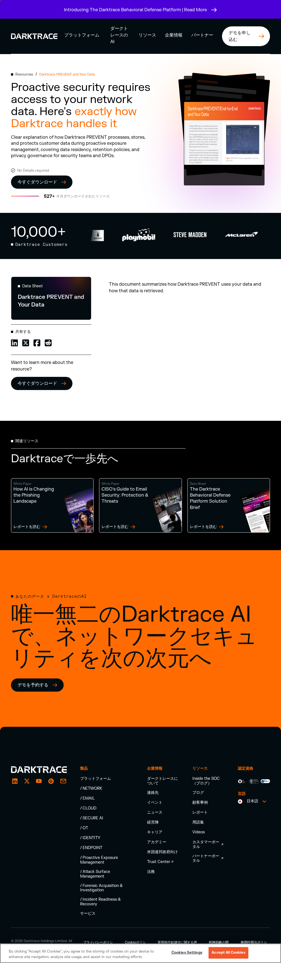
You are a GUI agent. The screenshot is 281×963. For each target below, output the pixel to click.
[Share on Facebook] (36, 342)
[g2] (51, 781)
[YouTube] (39, 781)
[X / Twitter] (27, 781)
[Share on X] (25, 342)
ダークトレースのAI (119, 35)
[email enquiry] (63, 781)
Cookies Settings (187, 952)
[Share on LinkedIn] (14, 342)
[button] (82, 35)
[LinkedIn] (15, 781)
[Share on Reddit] (48, 342)
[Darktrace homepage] (39, 769)
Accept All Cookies (228, 952)
